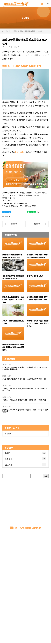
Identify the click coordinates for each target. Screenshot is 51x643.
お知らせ (15, 46)
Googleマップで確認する (25, 613)
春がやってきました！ (35, 276)
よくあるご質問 (25, 581)
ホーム (25, 542)
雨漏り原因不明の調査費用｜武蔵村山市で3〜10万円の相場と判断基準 (24, 368)
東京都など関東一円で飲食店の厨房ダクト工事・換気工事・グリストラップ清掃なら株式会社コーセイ (25, 625)
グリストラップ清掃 (25, 548)
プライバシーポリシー (25, 628)
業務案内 (26, 553)
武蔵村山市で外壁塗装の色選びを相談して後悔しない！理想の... (13, 347)
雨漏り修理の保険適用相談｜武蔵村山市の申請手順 (24, 378)
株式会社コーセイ (25, 604)
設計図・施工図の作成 (25, 570)
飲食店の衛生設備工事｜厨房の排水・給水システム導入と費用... (13, 299)
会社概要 (26, 592)
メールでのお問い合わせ (27, 528)
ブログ (25, 587)
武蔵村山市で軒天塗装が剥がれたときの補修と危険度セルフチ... (38, 323)
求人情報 (26, 598)
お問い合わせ (20, 152)
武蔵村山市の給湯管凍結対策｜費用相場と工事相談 (24, 400)
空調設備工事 (25, 559)
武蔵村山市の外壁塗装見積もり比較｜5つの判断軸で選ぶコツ (24, 389)
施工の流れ (25, 576)
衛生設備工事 (25, 565)
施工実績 (24, 464)
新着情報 (25, 458)
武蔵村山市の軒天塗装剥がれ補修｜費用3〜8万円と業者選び (25, 410)
